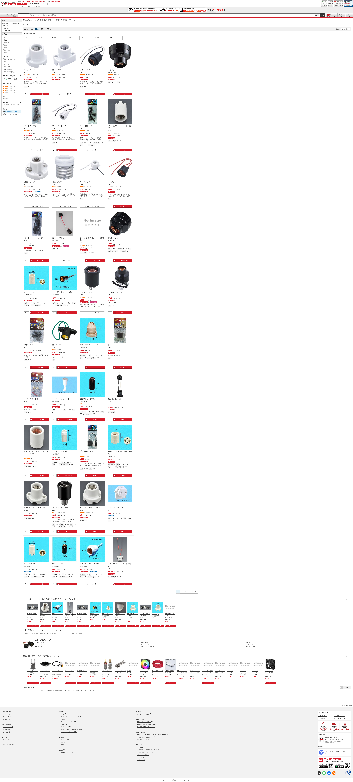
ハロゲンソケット (87, 182)
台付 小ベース (29, 345)
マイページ (20, 6)
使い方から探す (7, 732)
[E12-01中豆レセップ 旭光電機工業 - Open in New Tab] (107, 607)
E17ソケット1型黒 (87, 399)
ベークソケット (114, 182)
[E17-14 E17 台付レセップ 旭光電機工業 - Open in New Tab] (170, 607)
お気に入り (349, 14)
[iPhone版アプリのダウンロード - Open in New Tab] (326, 766)
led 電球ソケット (39, 646)
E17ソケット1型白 (59, 451)
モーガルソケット (40, 644)
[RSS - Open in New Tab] (334, 774)
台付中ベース (57, 345)
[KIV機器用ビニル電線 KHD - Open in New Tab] (157, 664)
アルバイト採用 (65, 739)
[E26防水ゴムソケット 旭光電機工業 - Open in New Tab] (57, 607)
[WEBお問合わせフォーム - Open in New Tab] (324, 3)
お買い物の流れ (322, 716)
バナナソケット (250, 644)
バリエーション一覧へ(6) (36, 150)
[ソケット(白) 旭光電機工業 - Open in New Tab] (157, 607)
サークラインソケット (61, 399)
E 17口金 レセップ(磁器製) (34, 507)
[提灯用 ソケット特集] (28, 650)
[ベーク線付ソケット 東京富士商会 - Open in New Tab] (32, 664)
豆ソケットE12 (58, 564)
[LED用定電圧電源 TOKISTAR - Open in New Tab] (170, 664)
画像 (38, 29)
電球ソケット (21, 15)
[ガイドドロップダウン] (338, 5)
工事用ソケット (114, 238)
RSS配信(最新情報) (8, 744)
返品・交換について (339, 718)
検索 (322, 15)
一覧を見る (56, 656)
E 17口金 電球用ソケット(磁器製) (120, 127)
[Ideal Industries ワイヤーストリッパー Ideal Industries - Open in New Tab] (120, 664)
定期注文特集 (6, 729)
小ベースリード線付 (32, 399)
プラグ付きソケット (88, 451)
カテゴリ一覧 (6, 714)
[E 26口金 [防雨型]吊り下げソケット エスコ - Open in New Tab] (70, 607)
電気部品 (65, 20)
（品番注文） (13, 15)
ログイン (22, 3)
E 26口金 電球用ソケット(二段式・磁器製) (36, 452)
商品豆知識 (6, 739)
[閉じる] (74, 27)
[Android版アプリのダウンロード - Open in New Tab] (342, 766)
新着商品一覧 (6, 719)
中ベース (111, 345)
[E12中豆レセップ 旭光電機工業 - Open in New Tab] (95, 607)
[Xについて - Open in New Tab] (319, 774)
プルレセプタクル (115, 292)
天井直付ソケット (250, 646)
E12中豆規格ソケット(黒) (62, 292)
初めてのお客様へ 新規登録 (38, 3)
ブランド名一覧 (7, 716)
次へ (193, 591)
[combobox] (172, 15)
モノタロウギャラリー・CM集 (69, 732)
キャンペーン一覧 (8, 727)
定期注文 (29, 6)
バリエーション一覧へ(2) (64, 94)
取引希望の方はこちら (67, 752)
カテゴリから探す (5, 14)
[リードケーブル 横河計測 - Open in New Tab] (95, 664)
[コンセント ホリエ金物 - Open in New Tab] (232, 664)
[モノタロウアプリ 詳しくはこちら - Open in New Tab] (334, 760)
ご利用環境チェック (142, 757)
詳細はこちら (93, 690)
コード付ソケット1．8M (34, 238)
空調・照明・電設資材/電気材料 (45, 20)
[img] (8, 3)
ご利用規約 (140, 747)
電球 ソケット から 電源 (147, 646)
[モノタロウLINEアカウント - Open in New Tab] (324, 774)
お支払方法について (339, 716)
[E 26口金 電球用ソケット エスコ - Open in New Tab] (32, 607)
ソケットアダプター (88, 292)
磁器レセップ (29, 70)
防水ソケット (249, 642)
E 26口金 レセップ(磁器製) (90, 507)
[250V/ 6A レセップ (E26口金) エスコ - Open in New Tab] (120, 607)
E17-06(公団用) (30, 564)
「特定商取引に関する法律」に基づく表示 (148, 750)
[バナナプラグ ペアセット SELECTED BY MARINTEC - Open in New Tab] (107, 664)
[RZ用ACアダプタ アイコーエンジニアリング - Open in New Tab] (70, 664)
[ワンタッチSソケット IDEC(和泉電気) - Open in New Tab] (45, 664)
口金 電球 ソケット (146, 642)
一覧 (44, 29)
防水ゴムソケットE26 (88, 70)
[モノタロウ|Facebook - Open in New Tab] (329, 774)
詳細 (316, 15)
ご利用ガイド (324, 712)
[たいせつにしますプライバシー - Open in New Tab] (348, 773)
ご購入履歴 (37, 6)
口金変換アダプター (60, 182)
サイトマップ (141, 760)
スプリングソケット (115, 508)
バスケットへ (40, 94)
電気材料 (58, 20)
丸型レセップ (29, 182)
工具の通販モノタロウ (29, 20)
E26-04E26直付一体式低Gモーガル (120, 452)
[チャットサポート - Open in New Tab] (330, 3)
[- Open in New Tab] (323, 726)
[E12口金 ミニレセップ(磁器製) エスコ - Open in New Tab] (45, 607)
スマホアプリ (6, 742)
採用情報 (61, 737)
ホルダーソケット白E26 (89, 345)
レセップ (111, 70)
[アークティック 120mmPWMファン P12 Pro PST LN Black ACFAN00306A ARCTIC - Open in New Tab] (270, 664)
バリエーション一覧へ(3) (92, 313)
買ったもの (341, 14)
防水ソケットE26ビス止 (89, 564)
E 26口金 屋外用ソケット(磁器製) (120, 565)
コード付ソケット (31, 126)
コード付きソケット (88, 126)
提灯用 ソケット (39, 642)
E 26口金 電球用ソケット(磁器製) (92, 239)
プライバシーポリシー (143, 755)
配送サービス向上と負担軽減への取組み (71, 729)
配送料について (322, 718)
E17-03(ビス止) (30, 292)
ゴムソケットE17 (59, 126)
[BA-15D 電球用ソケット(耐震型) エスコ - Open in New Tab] (145, 607)
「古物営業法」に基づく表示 (145, 752)
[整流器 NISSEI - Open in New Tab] (132, 664)
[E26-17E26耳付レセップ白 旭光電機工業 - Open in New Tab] (132, 607)
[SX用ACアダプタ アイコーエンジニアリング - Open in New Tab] (82, 664)
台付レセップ (57, 70)
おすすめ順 (345, 29)
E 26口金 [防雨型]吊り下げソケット (120, 400)
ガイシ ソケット (145, 644)
